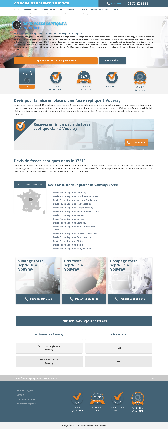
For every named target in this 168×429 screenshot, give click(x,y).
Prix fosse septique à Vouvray (73, 265)
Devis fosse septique (26, 403)
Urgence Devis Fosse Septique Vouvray (56, 60)
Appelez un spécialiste (133, 298)
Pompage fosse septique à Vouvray (124, 265)
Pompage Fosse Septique (52, 9)
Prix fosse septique (25, 399)
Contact (118, 9)
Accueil (17, 9)
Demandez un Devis (41, 298)
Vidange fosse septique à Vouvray (31, 265)
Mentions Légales (24, 390)
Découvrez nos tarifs (86, 298)
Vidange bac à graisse (101, 9)
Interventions (112, 60)
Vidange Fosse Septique (77, 9)
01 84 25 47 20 (139, 142)
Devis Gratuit (27, 72)
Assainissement (31, 9)
